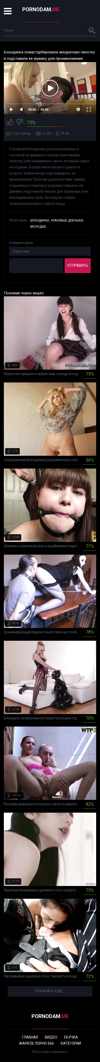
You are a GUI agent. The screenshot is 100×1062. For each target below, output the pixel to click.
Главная (30, 1037)
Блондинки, (40, 220)
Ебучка (71, 1037)
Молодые (38, 226)
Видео (51, 1037)
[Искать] (92, 30)
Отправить (77, 265)
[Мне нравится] (10, 123)
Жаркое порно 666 (36, 1043)
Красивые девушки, (67, 220)
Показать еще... (50, 991)
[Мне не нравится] (19, 123)
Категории (71, 1043)
